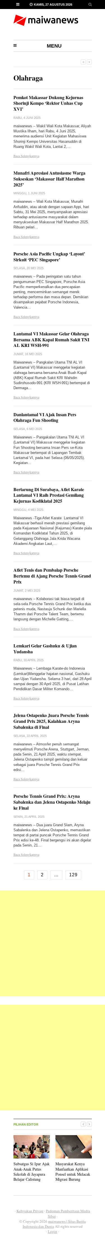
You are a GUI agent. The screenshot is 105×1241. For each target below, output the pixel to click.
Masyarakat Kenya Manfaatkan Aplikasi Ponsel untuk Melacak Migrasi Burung (72, 1171)
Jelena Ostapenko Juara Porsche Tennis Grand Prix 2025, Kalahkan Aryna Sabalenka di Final (51, 721)
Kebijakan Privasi (30, 1210)
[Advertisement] (52, 943)
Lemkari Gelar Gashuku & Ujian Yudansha (45, 648)
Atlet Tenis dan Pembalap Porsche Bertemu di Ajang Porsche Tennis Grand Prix (52, 576)
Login (52, 1231)
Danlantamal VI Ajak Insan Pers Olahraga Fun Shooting (44, 417)
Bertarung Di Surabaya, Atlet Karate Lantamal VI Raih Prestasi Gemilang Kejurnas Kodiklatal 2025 (48, 495)
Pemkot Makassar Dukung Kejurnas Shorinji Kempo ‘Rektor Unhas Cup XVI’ (48, 103)
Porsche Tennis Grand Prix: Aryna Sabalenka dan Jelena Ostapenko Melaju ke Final (51, 802)
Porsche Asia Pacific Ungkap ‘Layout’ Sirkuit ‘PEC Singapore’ (49, 256)
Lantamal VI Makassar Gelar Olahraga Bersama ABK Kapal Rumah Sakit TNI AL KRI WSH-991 (51, 339)
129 (73, 874)
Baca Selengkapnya (26, 155)
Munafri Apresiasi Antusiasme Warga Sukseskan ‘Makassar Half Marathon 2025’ (49, 179)
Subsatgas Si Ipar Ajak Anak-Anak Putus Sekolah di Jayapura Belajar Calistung (31, 1171)
